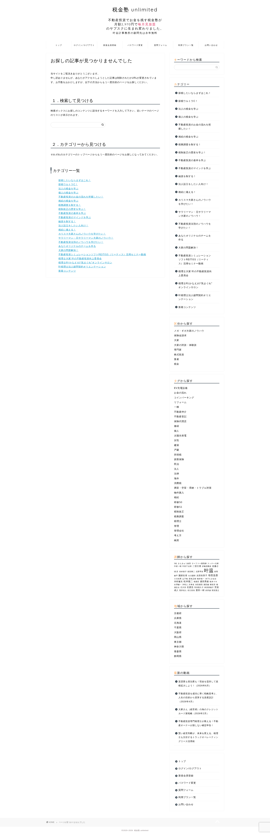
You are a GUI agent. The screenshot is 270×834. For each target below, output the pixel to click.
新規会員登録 (109, 45)
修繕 (176, 426)
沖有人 (185, 584)
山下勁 (185, 579)
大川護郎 (192, 576)
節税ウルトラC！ (68, 184)
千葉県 (178, 627)
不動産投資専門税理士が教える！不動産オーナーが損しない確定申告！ (198, 723)
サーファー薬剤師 (199, 563)
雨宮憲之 (215, 590)
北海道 (178, 622)
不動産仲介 (180, 411)
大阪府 (178, 632)
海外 (176, 478)
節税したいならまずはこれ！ (74, 180)
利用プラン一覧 (186, 45)
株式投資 (179, 354)
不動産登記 (180, 416)
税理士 (178, 521)
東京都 (178, 642)
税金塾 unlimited (135, 20)
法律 (176, 473)
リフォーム (180, 402)
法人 (176, 469)
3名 (175, 563)
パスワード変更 (135, 45)
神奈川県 (179, 646)
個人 (176, 431)
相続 (176, 497)
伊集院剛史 (206, 566)
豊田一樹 (200, 590)
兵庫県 (178, 618)
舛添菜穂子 (209, 587)
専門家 (178, 349)
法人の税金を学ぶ (68, 188)
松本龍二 (188, 581)
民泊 (176, 464)
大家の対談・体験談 (185, 345)
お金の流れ (180, 392)
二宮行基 (196, 566)
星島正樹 (192, 579)
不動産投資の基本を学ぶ (72, 213)
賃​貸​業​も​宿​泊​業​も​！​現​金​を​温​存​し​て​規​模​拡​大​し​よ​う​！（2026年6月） (198, 683)
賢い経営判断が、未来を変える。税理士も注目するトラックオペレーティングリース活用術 (198, 737)
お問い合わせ (211, 45)
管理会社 (179, 530)
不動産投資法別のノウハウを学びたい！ (80, 242)
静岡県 (178, 656)
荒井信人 (183, 590)
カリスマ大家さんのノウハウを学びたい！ (82, 233)
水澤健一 (178, 584)
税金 (176, 364)
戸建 (176, 449)
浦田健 (206, 584)
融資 (176, 540)
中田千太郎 (187, 566)
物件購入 (179, 492)
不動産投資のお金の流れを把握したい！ (80, 196)
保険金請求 (180, 335)
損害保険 (179, 459)
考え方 (178, 535)
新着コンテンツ (67, 271)
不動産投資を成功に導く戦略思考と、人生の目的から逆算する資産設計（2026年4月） (198, 697)
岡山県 (178, 637)
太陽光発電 (180, 435)
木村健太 (178, 581)
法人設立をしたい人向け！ (73, 225)
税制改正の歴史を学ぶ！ (72, 209)
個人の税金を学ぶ (68, 192)
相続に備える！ (67, 229)
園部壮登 (183, 575)
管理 (176, 526)
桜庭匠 (196, 581)
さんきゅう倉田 (184, 563)
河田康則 (199, 584)
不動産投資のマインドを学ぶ (74, 217)
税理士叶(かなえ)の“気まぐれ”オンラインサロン (85, 262)
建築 (176, 445)
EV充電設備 (181, 388)
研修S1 (178, 507)
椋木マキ (213, 581)
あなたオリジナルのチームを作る (77, 246)
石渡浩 (190, 587)
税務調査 (179, 516)
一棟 (176, 407)
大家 (176, 340)
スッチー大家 (213, 563)
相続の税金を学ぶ (68, 200)
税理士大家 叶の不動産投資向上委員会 (80, 258)
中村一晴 (178, 566)
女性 (176, 440)
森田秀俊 (204, 581)
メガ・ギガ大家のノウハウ (189, 330)
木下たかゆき (211, 579)
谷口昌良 (191, 590)
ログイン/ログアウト (84, 45)
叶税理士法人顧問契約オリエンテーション (82, 266)
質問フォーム (160, 45)
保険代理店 (180, 421)
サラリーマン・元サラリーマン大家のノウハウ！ (85, 237)
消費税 (178, 483)
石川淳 (183, 587)
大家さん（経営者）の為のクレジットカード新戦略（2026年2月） (198, 711)
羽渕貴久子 (199, 587)
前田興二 (191, 571)
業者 (176, 359)
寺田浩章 (213, 575)
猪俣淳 (212, 584)
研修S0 (178, 502)
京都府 (178, 613)
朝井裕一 (201, 579)
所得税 (178, 454)
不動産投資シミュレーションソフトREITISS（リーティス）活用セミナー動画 (102, 254)
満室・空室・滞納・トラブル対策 (193, 487)
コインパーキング (184, 397)
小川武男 (178, 579)
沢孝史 (191, 584)
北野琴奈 (199, 571)
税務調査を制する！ (69, 205)
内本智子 (183, 571)
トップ (58, 45)
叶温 (208, 570)
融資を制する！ (67, 221)
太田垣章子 (201, 575)
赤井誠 (208, 590)
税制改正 (179, 511)
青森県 (178, 651)
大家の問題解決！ (68, 250)
